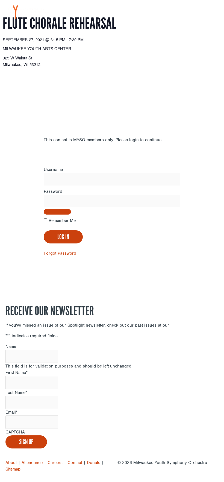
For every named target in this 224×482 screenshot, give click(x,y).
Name (10, 346)
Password (53, 191)
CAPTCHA (15, 432)
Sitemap (12, 469)
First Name (16, 372)
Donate (93, 462)
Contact (74, 462)
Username (53, 169)
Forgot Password (60, 253)
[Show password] (57, 212)
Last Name (16, 392)
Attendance (32, 462)
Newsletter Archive (189, 325)
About (11, 462)
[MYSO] (29, 12)
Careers (55, 462)
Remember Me (61, 220)
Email (11, 412)
